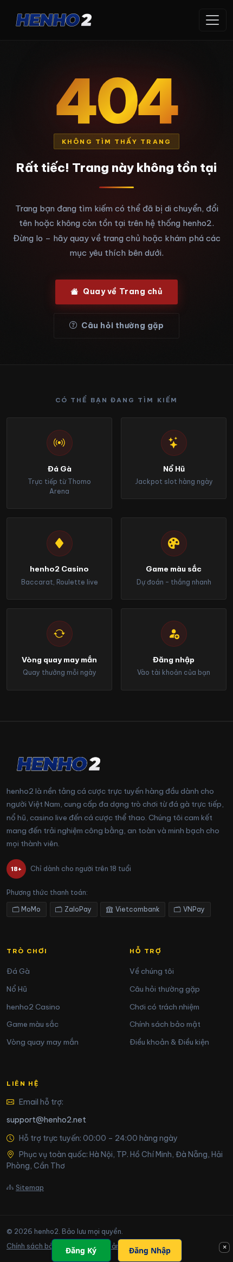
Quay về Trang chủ (123, 291)
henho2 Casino (33, 1007)
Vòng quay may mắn (43, 1042)
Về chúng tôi (152, 971)
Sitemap (30, 1187)
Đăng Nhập (150, 1250)
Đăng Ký (81, 1250)
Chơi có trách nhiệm (164, 1007)
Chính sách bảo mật (165, 1024)
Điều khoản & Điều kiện (169, 1042)
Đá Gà (18, 971)
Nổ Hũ (17, 989)
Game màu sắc (33, 1024)
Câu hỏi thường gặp (122, 325)
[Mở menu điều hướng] (212, 20)
